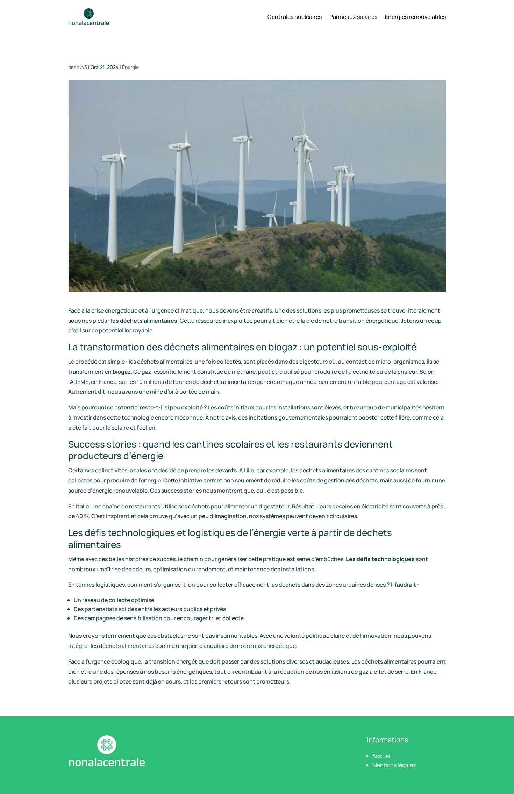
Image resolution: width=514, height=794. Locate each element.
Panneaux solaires (353, 17)
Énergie (130, 67)
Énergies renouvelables (415, 17)
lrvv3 (82, 67)
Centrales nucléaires (294, 17)
